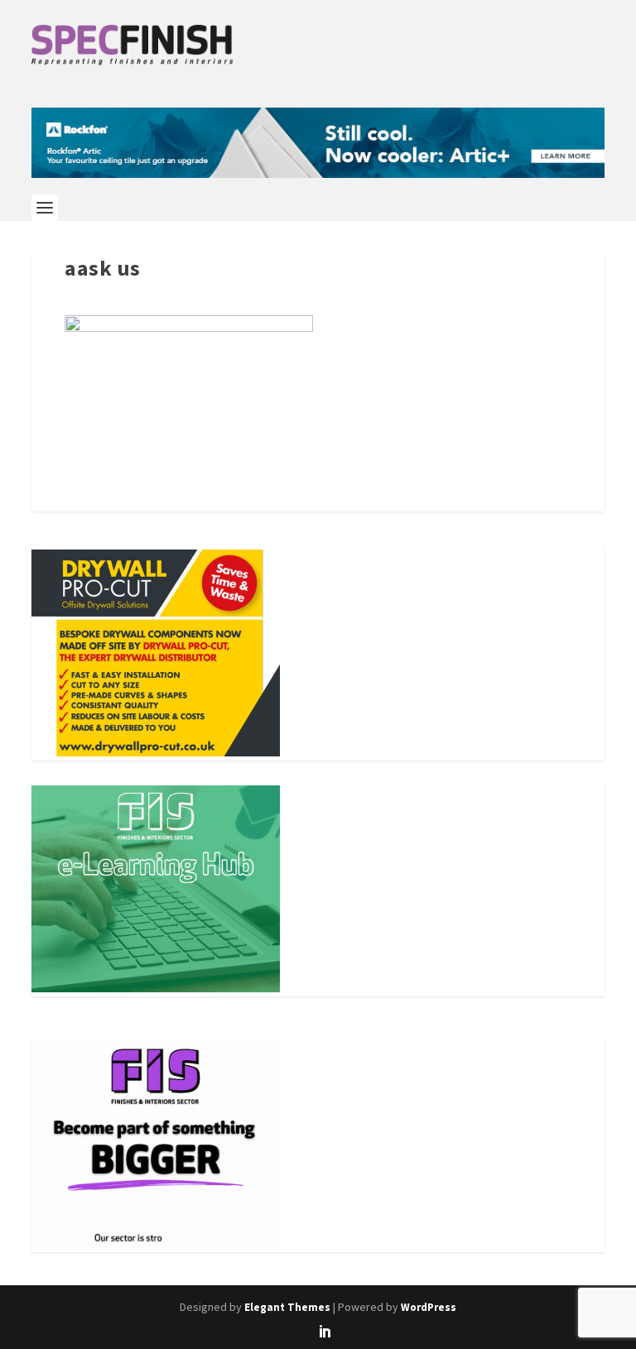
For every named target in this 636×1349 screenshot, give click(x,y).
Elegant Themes (287, 1307)
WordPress (428, 1307)
